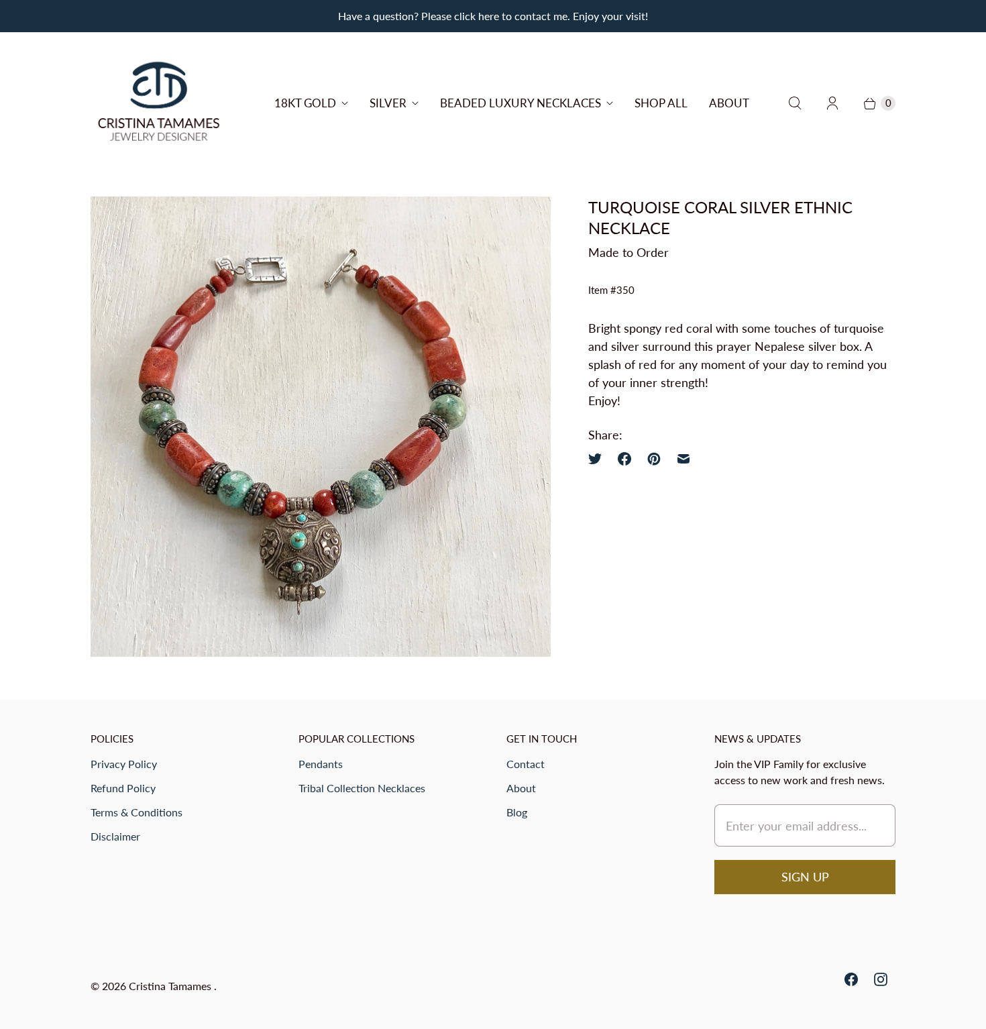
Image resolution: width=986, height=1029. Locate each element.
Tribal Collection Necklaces (361, 787)
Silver (388, 103)
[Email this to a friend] (683, 459)
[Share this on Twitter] (599, 459)
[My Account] (832, 103)
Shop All (661, 103)
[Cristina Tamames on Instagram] (880, 979)
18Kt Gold (305, 103)
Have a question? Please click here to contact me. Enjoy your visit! (493, 15)
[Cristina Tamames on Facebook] (851, 979)
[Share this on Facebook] (624, 459)
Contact (525, 763)
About (729, 103)
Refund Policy (123, 787)
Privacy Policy (124, 763)
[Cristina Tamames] (159, 104)
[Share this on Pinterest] (654, 459)
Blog (516, 812)
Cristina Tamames (171, 985)
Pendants (320, 763)
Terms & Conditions (136, 812)
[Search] (795, 103)
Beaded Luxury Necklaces (520, 103)
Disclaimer (115, 836)
